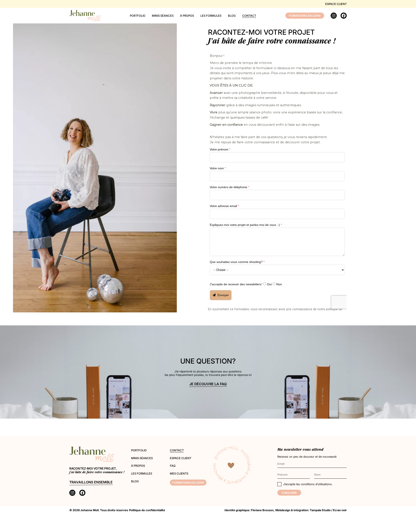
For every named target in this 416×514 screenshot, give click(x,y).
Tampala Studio (320, 510)
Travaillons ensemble (91, 482)
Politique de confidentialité (147, 510)
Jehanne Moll (89, 510)
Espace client (336, 4)
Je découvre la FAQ (208, 384)
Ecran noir (340, 510)
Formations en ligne (305, 15)
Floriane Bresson (262, 510)
